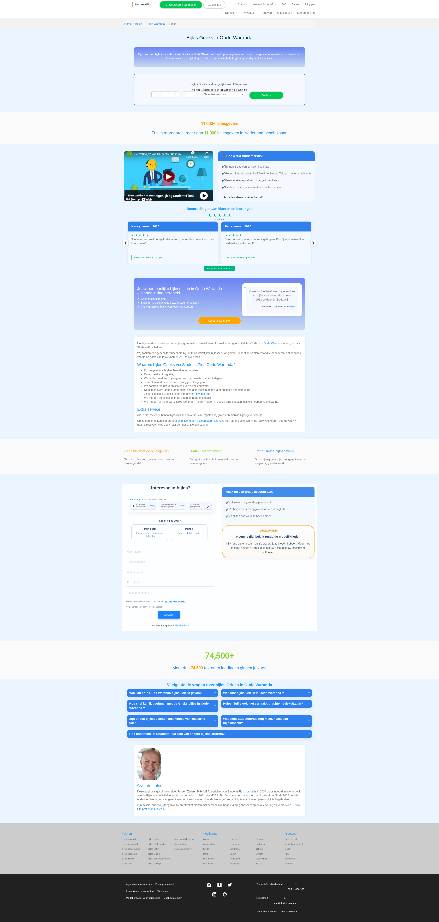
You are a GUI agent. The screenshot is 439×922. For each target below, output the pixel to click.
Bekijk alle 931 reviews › (219, 268)
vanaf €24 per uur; (199, 393)
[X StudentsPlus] (230, 885)
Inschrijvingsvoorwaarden (140, 891)
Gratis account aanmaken (181, 4)
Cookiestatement (173, 897)
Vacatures (162, 891)
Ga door (169, 614)
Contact (296, 4)
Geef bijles (214, 4)
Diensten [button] (231, 12)
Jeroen (249, 791)
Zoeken (266, 95)
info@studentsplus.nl (285, 903)
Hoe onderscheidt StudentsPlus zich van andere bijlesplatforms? (177, 734)
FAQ (284, 4)
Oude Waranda (155, 23)
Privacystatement (164, 884)
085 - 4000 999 (296, 889)
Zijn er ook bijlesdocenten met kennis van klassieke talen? (167, 721)
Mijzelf (189, 530)
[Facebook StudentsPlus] (219, 885)
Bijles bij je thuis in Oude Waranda (162, 302)
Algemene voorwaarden (139, 884)
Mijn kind (150, 532)
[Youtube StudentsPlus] (225, 894)
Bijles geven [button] (284, 12)
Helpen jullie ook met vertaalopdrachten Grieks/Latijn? (263, 703)
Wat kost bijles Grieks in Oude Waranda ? (253, 693)
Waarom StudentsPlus (265, 4)
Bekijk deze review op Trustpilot (148, 258)
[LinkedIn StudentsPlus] (214, 894)
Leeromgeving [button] (306, 12)
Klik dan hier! (182, 625)
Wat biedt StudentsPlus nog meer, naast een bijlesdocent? (255, 721)
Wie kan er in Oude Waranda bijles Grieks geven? (165, 693)
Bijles (138, 23)
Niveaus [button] (249, 12)
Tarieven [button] (266, 12)
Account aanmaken (219, 320)
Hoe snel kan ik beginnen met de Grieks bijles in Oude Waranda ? (169, 706)
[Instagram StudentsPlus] (209, 885)
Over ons (242, 4)
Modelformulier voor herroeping (143, 897)
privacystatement (175, 601)
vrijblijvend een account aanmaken (199, 420)
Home (128, 23)
